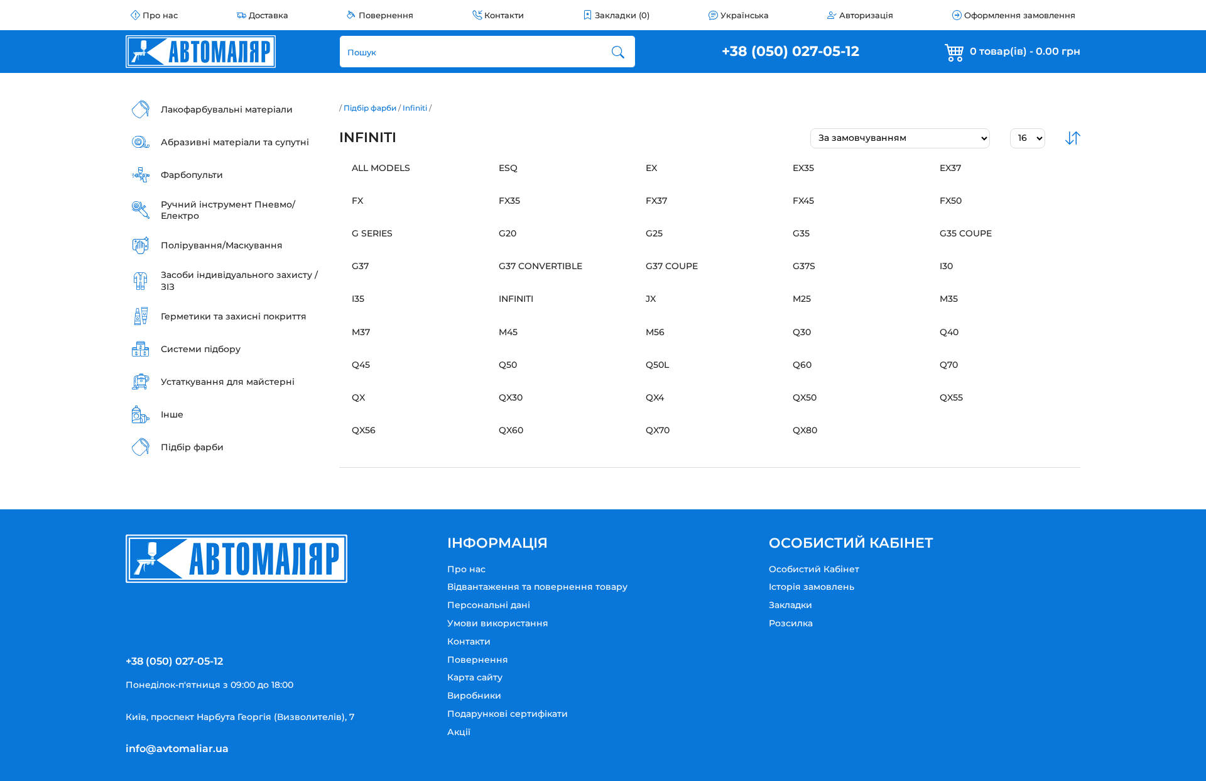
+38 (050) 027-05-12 (790, 51)
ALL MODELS (381, 168)
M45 (508, 332)
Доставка (268, 15)
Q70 (949, 364)
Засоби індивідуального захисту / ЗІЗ (239, 280)
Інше (172, 414)
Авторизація (866, 15)
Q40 (949, 332)
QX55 (951, 397)
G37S (804, 266)
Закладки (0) (622, 15)
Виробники (474, 695)
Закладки (790, 605)
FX (357, 200)
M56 (655, 332)
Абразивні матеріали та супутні (235, 142)
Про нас (160, 15)
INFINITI (516, 298)
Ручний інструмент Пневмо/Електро (228, 210)
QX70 (658, 430)
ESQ (508, 168)
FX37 (656, 200)
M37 (361, 332)
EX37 (950, 168)
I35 (358, 298)
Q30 (802, 332)
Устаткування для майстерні (228, 381)
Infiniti (415, 108)
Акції (458, 732)
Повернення (386, 15)
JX (651, 298)
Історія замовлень (811, 586)
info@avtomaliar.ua (177, 749)
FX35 (509, 200)
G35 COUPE (966, 233)
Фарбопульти (192, 174)
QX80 (805, 430)
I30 (946, 266)
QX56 (364, 430)
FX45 (803, 200)
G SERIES (372, 233)
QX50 (805, 397)
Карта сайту (475, 677)
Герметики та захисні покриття (234, 316)
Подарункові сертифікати (507, 713)
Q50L (657, 364)
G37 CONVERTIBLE (540, 266)
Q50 (508, 364)
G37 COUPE (672, 266)
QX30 (511, 397)
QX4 (655, 397)
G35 (801, 233)
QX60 (511, 430)
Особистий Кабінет (814, 569)
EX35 (803, 168)
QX (358, 397)
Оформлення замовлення (1019, 15)
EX (651, 168)
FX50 (951, 200)
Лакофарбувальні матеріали (227, 109)
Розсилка (791, 623)
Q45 (361, 364)
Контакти (504, 15)
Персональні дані (488, 605)
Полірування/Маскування (222, 245)
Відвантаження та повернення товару (537, 586)
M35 (949, 298)
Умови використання (497, 623)
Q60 (802, 364)
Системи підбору (201, 349)
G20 (507, 233)
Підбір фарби (192, 447)
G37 (360, 266)
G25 (654, 233)
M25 (802, 298)
